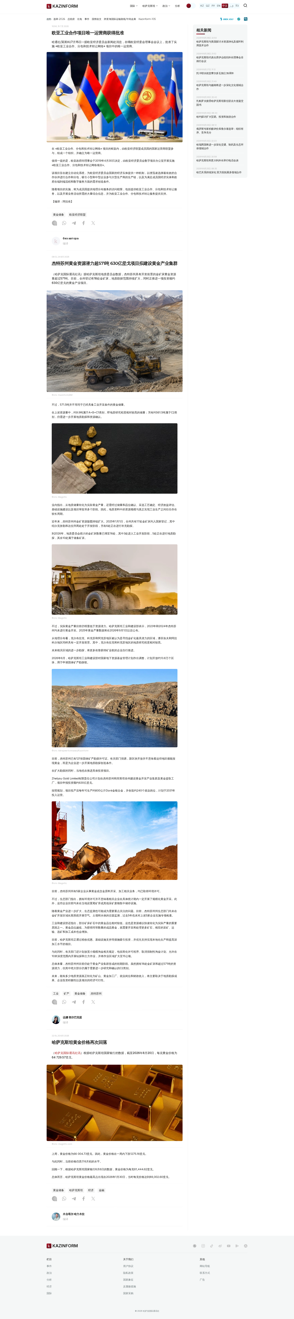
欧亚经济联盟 (77, 214)
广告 (202, 1279)
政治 (49, 1272)
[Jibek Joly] (227, 19)
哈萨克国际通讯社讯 (68, 1053)
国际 (49, 1293)
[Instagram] (54, 223)
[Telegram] (74, 223)
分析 (177, 6)
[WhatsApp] (64, 223)
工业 (56, 993)
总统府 (71, 19)
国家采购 (128, 1293)
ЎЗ (237, 5)
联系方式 (205, 1272)
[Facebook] (83, 223)
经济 (91, 1190)
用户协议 (128, 1266)
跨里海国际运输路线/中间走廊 (120, 19)
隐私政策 (128, 1272)
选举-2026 (59, 19)
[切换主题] (191, 5)
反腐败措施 (129, 1286)
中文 (224, 5)
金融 (101, 1190)
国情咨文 (96, 19)
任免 (79, 19)
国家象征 (128, 1279)
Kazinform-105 (147, 19)
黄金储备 (58, 214)
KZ (202, 5)
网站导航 (205, 1266)
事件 (87, 19)
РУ (213, 5)
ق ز (231, 5)
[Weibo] (220, 1246)
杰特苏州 (96, 993)
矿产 (66, 993)
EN (218, 5)
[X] (93, 223)
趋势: (49, 19)
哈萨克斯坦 (76, 1190)
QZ (208, 5)
